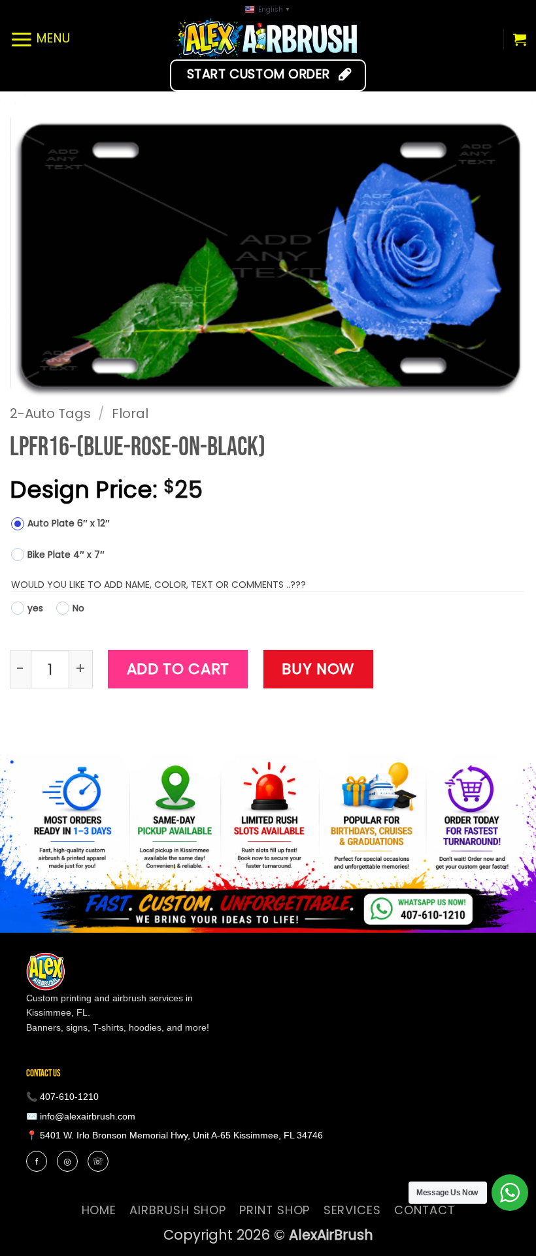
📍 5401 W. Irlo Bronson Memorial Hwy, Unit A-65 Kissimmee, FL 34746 (174, 1135)
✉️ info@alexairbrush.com (80, 1116)
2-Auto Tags (50, 413)
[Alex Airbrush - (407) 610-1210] (268, 38)
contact (424, 1210)
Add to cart (178, 668)
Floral (130, 413)
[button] (40, 38)
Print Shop (274, 1210)
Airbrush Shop (177, 1210)
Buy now (318, 668)
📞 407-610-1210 (62, 1096)
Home (99, 1210)
